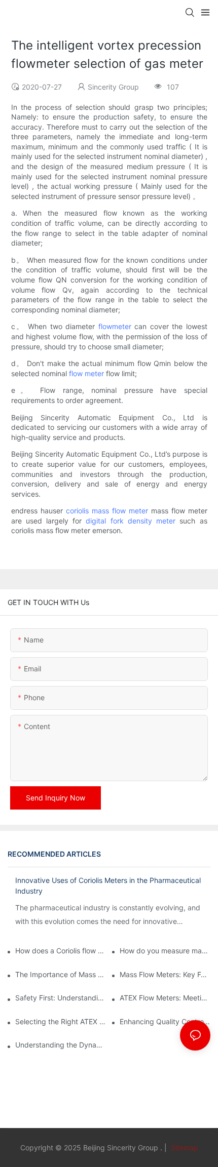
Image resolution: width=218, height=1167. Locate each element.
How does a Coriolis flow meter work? (60, 950)
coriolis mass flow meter (107, 510)
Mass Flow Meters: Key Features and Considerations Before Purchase (165, 974)
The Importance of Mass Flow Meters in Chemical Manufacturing (60, 974)
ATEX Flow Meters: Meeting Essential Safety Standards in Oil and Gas (165, 997)
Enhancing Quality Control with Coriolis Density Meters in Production (165, 1021)
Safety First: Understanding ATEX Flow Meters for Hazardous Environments (60, 997)
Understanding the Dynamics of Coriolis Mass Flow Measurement (60, 1044)
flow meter (86, 373)
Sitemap (183, 1147)
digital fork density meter (130, 520)
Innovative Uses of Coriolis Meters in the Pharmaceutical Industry (108, 885)
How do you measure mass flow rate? (165, 950)
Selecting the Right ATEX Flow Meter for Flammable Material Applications (60, 1021)
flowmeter (114, 326)
